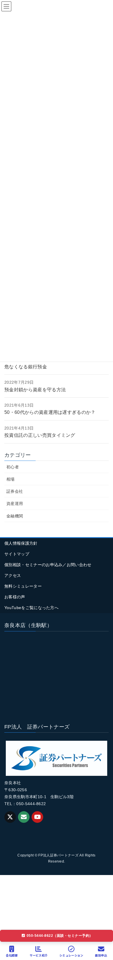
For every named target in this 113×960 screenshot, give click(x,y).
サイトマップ (16, 554)
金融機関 (14, 516)
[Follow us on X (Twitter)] (10, 817)
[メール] (24, 817)
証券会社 (14, 491)
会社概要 (12, 955)
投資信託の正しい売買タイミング (39, 435)
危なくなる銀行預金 (25, 366)
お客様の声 (14, 597)
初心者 (12, 467)
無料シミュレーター (23, 586)
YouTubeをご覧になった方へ (31, 607)
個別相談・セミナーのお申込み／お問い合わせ (48, 564)
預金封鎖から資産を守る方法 (35, 389)
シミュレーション (71, 955)
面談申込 (101, 955)
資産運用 (14, 503)
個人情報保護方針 (21, 543)
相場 (10, 479)
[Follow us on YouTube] (37, 817)
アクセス (12, 575)
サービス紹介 (39, 955)
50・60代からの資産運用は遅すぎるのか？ (50, 412)
